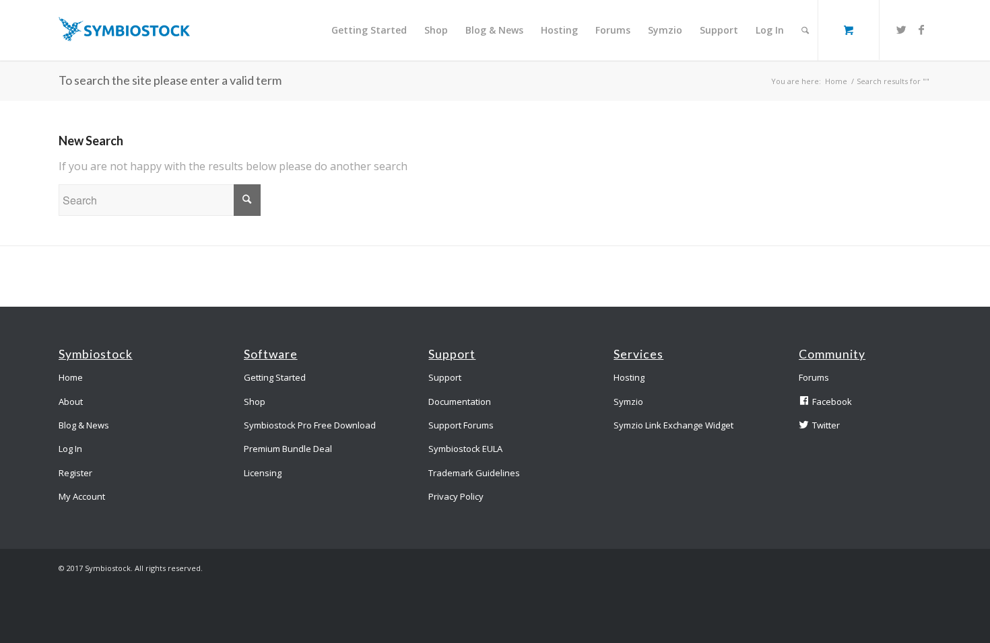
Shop (254, 401)
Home (836, 81)
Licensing (263, 473)
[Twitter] (901, 30)
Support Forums (461, 425)
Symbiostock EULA (465, 449)
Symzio (628, 401)
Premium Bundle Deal (288, 449)
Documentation (459, 401)
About (71, 401)
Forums (814, 377)
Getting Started (275, 377)
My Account (82, 496)
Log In (70, 449)
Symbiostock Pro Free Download (310, 425)
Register (75, 473)
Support (444, 377)
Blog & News (84, 425)
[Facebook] (921, 30)
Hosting (629, 377)
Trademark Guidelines (474, 473)
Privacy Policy (456, 496)
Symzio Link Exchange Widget (673, 425)
